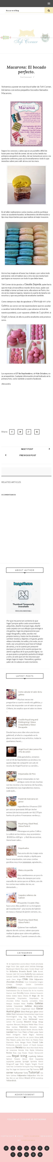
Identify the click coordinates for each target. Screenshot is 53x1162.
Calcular (9, 977)
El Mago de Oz (36, 996)
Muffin (40, 1030)
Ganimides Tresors (13, 1009)
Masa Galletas (11, 1027)
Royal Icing (19, 1056)
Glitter (41, 1012)
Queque (40, 1045)
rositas (8, 1056)
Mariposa (24, 1024)
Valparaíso (31, 1075)
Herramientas (29, 1014)
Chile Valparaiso (36, 979)
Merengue (9, 1030)
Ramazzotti (10, 1048)
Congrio (40, 982)
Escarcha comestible (30, 1001)
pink (41, 1037)
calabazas (39, 974)
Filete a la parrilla (25, 870)
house (41, 1014)
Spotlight (25, 1062)
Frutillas (30, 1003)
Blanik (17, 969)
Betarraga (39, 966)
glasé (31, 1012)
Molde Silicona (32, 1030)
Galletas (39, 1003)
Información (10, 1019)
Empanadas (10, 998)
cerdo (8, 979)
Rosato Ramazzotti (36, 1053)
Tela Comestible (16, 1067)
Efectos (25, 996)
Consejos (19, 985)
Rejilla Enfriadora (36, 1050)
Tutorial (34, 1072)
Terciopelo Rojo (28, 1067)
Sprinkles (33, 1062)
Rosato (24, 1053)
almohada (39, 964)
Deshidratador (11, 991)
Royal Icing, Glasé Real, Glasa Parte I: (28, 921)
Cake (34, 974)
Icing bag (22, 1017)
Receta (18, 1047)
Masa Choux (38, 1024)
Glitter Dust (11, 1014)
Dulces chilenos (30, 993)
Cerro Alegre (16, 979)
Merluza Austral (20, 1030)
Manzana (17, 1024)
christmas (19, 982)
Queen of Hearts (29, 1045)
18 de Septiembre (13, 964)
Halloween (20, 1014)
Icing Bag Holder (35, 1017)
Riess (14, 1053)
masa (31, 1024)
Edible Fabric (17, 996)
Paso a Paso (28, 1032)
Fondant (17, 1004)
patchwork (10, 1037)
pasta (36, 1032)
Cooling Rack (22, 988)
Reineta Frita (23, 1050)
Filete (41, 1001)
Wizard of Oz (29, 1078)
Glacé (33, 1009)
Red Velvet (34, 1048)
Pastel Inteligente (13, 1035)
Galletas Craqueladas (14, 1006)
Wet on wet (14, 1078)
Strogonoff (10, 1064)
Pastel (41, 1032)
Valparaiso (22, 1075)
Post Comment (26, 77)
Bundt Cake (32, 971)
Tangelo (28, 1064)
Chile (25, 979)
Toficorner (18, 1072)
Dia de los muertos (36, 991)
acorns (22, 964)
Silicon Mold (27, 1059)
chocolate (10, 982)
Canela (35, 977)
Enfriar (17, 1001)
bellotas (32, 966)
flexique (9, 1004)
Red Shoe (26, 1048)
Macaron (27, 1022)
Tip (31, 1069)
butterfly (28, 974)
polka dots (21, 1040)
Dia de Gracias (22, 991)
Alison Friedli (30, 964)
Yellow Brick (11, 1080)
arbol (27, 966)
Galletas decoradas (34, 1006)
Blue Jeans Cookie (27, 969)
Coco (26, 982)
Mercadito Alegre (36, 1027)
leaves (41, 1019)
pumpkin (18, 1045)
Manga (34, 1022)
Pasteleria (39, 1035)
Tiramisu (36, 1069)
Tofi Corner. (32, 1136)
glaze (36, 1011)
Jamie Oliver (22, 1019)
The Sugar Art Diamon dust (20, 1069)
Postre (29, 1042)
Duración (39, 993)
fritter (23, 1004)
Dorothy (20, 993)
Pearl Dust (18, 1037)
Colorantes (33, 982)
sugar (17, 1064)
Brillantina (14, 971)
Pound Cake (38, 1042)
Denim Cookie (38, 988)
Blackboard (10, 969)
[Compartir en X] (20, 431)
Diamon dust (11, 993)
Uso (41, 1073)
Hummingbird (11, 1017)
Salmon (40, 1056)
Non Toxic (18, 1032)
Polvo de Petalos (32, 1040)
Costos (29, 988)
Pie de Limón (28, 1037)
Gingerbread (25, 1009)
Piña (7, 1040)
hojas (36, 1014)
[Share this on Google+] (28, 431)
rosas (19, 1053)
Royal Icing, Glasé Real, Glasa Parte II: (28, 824)
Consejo (9, 985)
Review (9, 1053)
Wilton (21, 1078)
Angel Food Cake (12, 966)
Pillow (37, 1037)
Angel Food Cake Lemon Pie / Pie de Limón (30, 750)
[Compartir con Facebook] (11, 431)
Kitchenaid (33, 1019)
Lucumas (19, 1022)
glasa (17, 1011)
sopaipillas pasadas (13, 1062)
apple (22, 966)
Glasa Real (25, 1011)
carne (41, 977)
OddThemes (28, 1140)
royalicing (32, 1056)
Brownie (22, 971)
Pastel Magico (28, 1035)
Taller (22, 1064)
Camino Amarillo (26, 976)
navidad (9, 1032)
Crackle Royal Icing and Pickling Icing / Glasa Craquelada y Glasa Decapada (28, 723)
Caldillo (15, 977)
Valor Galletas (11, 1076)
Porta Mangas (20, 1042)
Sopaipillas (39, 1059)
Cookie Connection (34, 985)
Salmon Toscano (13, 1059)
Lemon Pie (10, 1022)
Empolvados (23, 848)
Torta (25, 1073)
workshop (39, 1078)
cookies (11, 987)
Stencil (40, 1062)
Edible (8, 996)
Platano (13, 1040)
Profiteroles (10, 1045)
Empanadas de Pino (27, 774)
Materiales (23, 1027)
